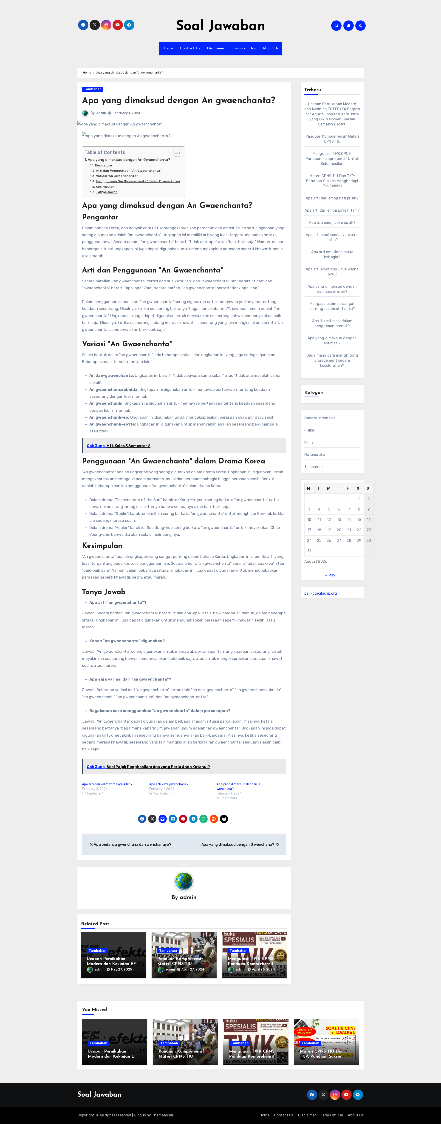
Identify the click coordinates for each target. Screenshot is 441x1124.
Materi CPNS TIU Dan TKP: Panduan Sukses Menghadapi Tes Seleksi (332, 181)
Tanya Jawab (107, 192)
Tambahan (93, 89)
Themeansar (162, 1115)
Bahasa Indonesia (320, 418)
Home (167, 48)
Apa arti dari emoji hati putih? (332, 198)
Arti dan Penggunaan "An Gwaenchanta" (128, 170)
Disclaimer (216, 48)
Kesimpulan (105, 186)
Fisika (309, 430)
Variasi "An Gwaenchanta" (117, 176)
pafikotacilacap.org (320, 593)
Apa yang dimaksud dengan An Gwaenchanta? (129, 160)
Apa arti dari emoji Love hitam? (332, 210)
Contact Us (190, 48)
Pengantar (104, 165)
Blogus (140, 1115)
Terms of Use (244, 48)
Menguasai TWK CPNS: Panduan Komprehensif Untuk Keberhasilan (251, 964)
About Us (271, 48)
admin (101, 113)
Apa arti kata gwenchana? (168, 784)
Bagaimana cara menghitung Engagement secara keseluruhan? (332, 360)
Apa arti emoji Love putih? (332, 222)
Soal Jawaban (220, 27)
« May (330, 575)
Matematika (314, 454)
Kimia (309, 442)
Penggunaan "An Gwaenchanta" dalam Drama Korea (138, 181)
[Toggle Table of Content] (175, 153)
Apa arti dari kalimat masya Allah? (107, 784)
